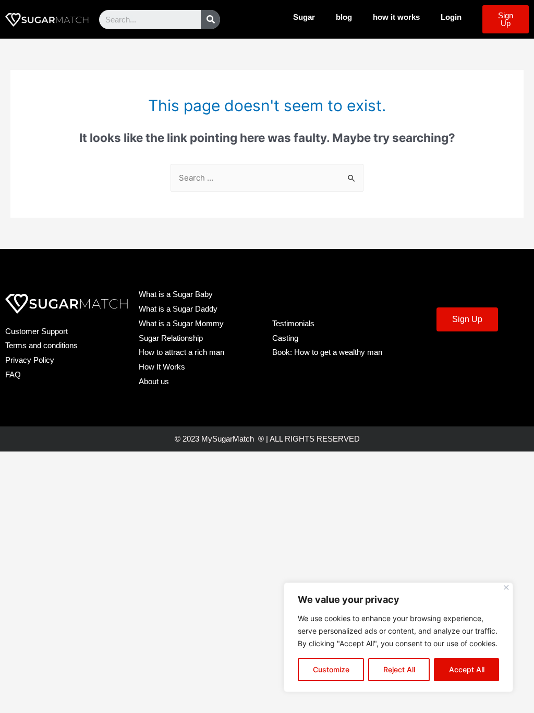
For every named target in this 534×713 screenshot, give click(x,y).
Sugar (304, 17)
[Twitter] (453, 355)
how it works (396, 17)
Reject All (399, 669)
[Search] (210, 19)
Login (451, 17)
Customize (331, 669)
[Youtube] (482, 355)
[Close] (506, 587)
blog (344, 17)
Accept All (466, 669)
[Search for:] (267, 178)
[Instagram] (510, 355)
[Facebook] (424, 355)
